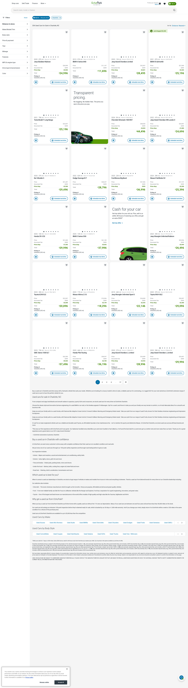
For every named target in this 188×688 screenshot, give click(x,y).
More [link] (42, 3)
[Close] (67, 669)
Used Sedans (88, 534)
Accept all (61, 682)
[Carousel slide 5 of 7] (53, 57)
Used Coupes (57, 534)
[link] (97, 4)
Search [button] (174, 10)
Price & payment (8, 40)
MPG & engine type (8, 62)
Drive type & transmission (11, 68)
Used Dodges (127, 523)
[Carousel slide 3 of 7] (48, 57)
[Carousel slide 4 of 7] (51, 57)
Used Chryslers (113, 523)
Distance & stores (8, 24)
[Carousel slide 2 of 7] (46, 57)
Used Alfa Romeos (56, 523)
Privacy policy (29, 677)
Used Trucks (114, 534)
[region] (36, 676)
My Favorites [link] (164, 4)
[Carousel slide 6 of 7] (55, 57)
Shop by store (45, 18)
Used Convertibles (42, 534)
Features (5, 57)
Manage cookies (44, 682)
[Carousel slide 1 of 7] (44, 57)
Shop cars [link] (15, 3)
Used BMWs (84, 523)
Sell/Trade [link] (25, 3)
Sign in (173, 3)
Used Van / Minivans (130, 534)
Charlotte (55, 18)
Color (4, 73)
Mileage (5, 51)
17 (120, 382)
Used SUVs (101, 534)
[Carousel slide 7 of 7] (58, 57)
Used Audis (71, 523)
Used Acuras (40, 523)
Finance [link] (35, 3)
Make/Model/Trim (8, 29)
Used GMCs (168, 523)
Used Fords (141, 523)
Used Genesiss (154, 523)
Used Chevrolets (98, 523)
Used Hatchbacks (73, 534)
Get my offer (116, 223)
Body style (5, 35)
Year (3, 46)
